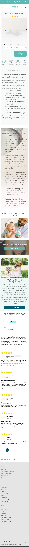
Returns (3, 515)
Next (25, 30)
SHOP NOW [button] (14, 248)
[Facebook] (1, 541)
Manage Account (6, 517)
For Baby (3, 469)
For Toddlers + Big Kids (7, 471)
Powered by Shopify (16, 544)
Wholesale (4, 497)
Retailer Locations (6, 499)
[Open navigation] (5, 7)
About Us (3, 489)
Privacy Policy (5, 519)
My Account (4, 487)
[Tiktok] (9, 541)
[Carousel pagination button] (4, 44)
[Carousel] (14, 30)
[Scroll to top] (25, 543)
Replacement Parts (6, 521)
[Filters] (3, 329)
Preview (4, 30)
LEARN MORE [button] (14, 307)
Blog (2, 495)
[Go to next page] (24, 450)
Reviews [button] (18, 71)
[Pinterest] (4, 541)
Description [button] (11, 71)
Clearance (4, 477)
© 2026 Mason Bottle (6, 544)
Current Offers (5, 480)
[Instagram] (6, 541)
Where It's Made (5, 501)
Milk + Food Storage (6, 473)
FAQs (2, 511)
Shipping (3, 513)
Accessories (4, 475)
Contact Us (4, 509)
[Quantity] (3, 54)
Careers (3, 491)
